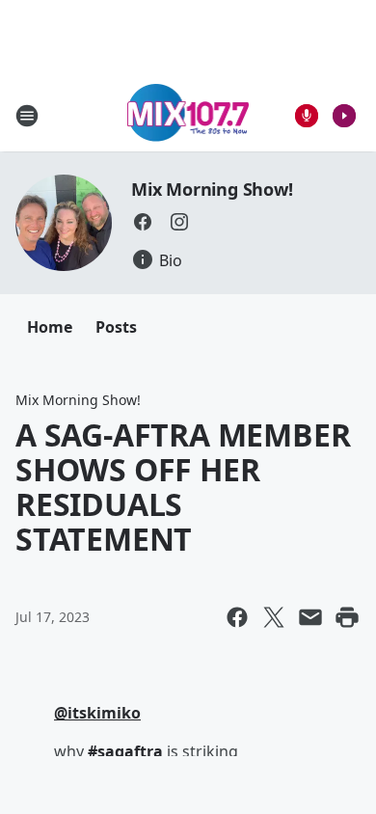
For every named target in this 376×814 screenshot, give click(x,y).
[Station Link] (188, 115)
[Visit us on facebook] (142, 221)
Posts (116, 327)
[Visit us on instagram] (179, 221)
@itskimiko (97, 712)
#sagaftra (125, 751)
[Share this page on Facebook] (237, 617)
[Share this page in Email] (310, 617)
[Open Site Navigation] (27, 115)
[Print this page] (347, 617)
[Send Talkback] (306, 115)
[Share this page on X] (273, 617)
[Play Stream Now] (344, 115)
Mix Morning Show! (212, 189)
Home (49, 327)
